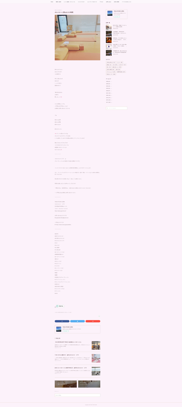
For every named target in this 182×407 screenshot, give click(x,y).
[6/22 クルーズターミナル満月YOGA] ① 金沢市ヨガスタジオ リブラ (71, 367)
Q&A (118, 69)
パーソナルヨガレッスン (126, 1)
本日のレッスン (111, 74)
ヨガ (115, 64)
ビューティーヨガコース (92, 1)
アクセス (101, 1)
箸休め (109, 64)
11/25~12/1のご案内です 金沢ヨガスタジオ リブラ (67, 355)
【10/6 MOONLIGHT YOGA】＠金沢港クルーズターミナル (68, 342)
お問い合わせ (108, 1)
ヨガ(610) (56, 312)
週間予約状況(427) (61, 312)
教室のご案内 (58, 1)
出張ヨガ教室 (116, 1)
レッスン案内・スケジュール (69, 1)
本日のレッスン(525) (68, 312)
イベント (119, 62)
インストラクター (81, 1)
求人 (109, 67)
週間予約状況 (121, 71)
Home (52, 1)
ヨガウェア (122, 64)
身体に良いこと (117, 67)
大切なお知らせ (111, 62)
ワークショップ (111, 71)
